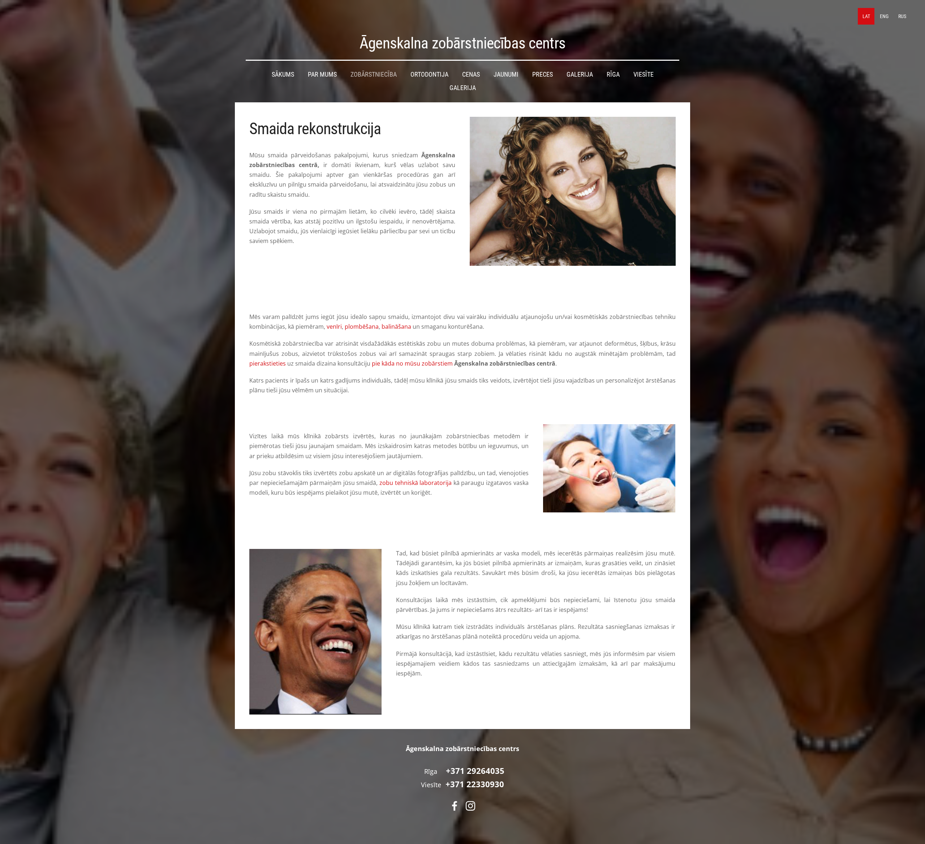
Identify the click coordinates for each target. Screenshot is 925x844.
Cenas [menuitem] (471, 74)
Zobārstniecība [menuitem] (373, 74)
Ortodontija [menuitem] (429, 74)
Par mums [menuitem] (322, 74)
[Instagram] (470, 806)
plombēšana (362, 327)
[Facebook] (454, 806)
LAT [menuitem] (866, 16)
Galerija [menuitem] (580, 74)
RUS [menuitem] (902, 16)
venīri (334, 327)
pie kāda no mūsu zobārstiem (412, 363)
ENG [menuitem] (884, 16)
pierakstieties (267, 363)
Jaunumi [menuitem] (506, 74)
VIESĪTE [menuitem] (643, 74)
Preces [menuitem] (542, 74)
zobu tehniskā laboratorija (415, 483)
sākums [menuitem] (283, 74)
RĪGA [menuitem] (613, 74)
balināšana (396, 327)
